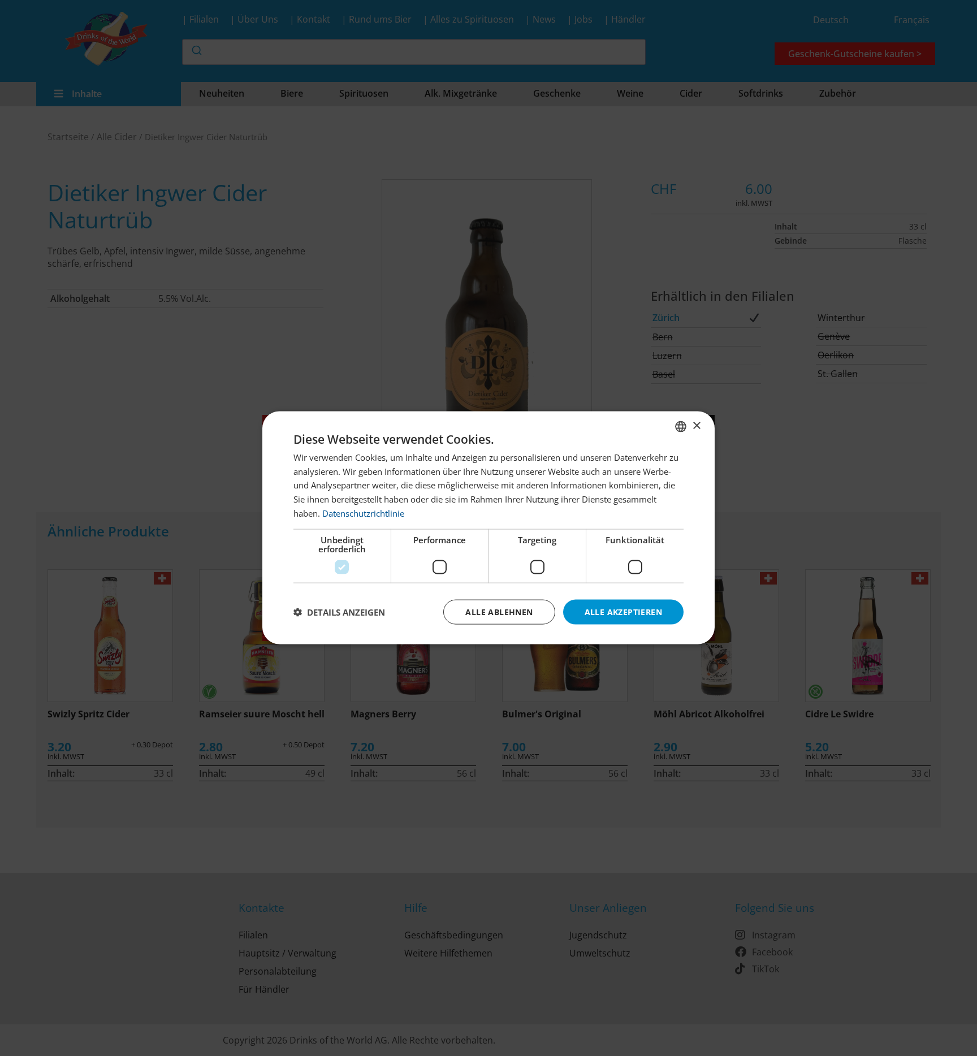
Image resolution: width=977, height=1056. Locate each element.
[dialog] (488, 528)
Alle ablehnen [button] (499, 612)
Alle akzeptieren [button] (623, 612)
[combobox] (680, 426)
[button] (339, 612)
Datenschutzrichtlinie (363, 513)
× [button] (696, 426)
